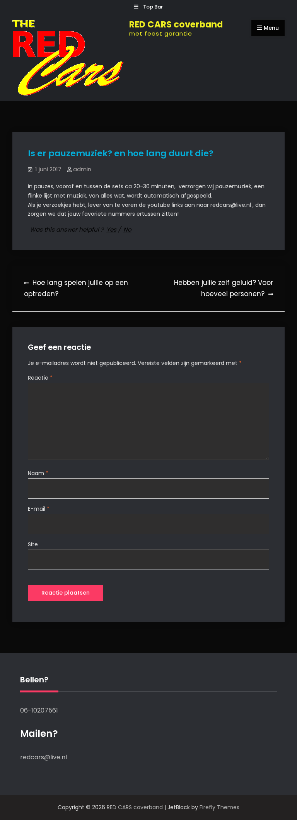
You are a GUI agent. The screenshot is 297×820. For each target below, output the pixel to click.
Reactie (40, 378)
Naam (38, 473)
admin (82, 169)
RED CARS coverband (176, 24)
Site (33, 544)
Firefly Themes (219, 807)
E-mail (39, 509)
